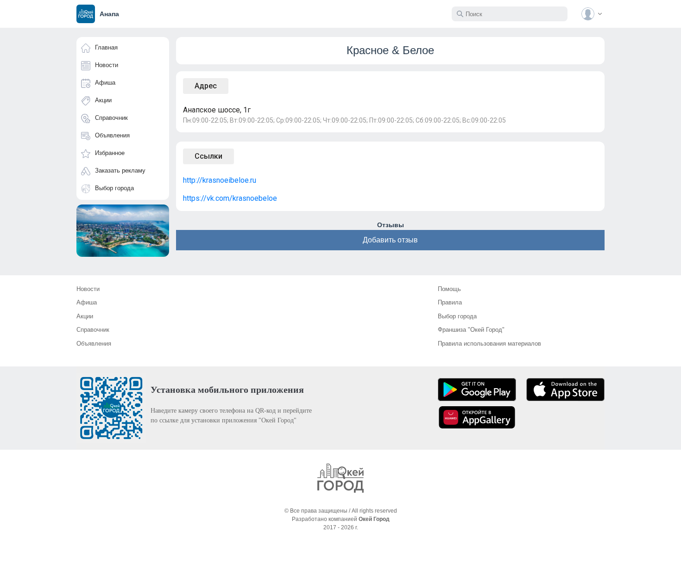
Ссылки (208, 156)
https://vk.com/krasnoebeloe (230, 198)
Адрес (206, 85)
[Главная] (340, 478)
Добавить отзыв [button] (390, 240)
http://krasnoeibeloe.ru (219, 180)
